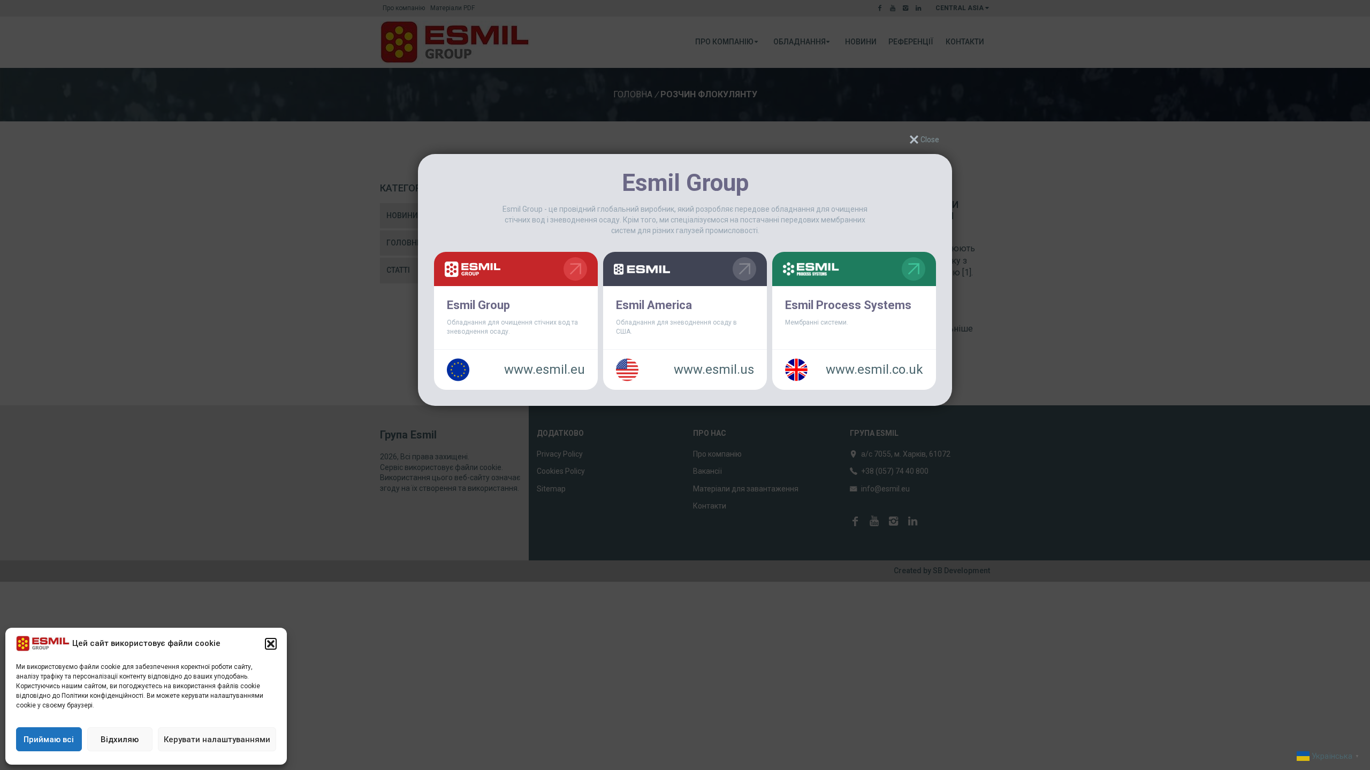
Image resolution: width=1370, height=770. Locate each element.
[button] (270, 643)
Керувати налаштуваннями (217, 739)
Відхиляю (120, 739)
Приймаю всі (49, 739)
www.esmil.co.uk (874, 369)
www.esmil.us (714, 369)
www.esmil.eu (544, 369)
